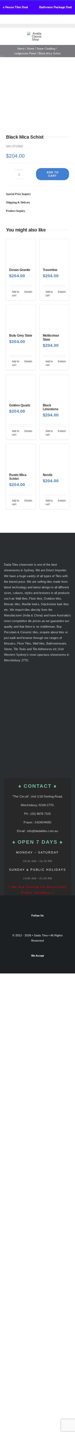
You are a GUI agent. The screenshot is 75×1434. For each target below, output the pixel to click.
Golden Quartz (19, 405)
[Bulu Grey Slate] (20, 317)
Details (28, 291)
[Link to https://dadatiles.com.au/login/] (53, 36)
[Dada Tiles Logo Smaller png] (35, 33)
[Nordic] (54, 456)
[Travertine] (54, 251)
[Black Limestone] (54, 386)
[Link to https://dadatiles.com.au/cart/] (62, 36)
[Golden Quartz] (20, 386)
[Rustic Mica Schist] (20, 456)
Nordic (48, 475)
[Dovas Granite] (20, 251)
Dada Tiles (41, 935)
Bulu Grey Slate (20, 335)
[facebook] (33, 922)
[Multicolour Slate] (54, 317)
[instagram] (41, 922)
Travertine (50, 270)
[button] (37, 194)
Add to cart (53, 174)
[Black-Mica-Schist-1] (37, 99)
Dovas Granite (19, 270)
